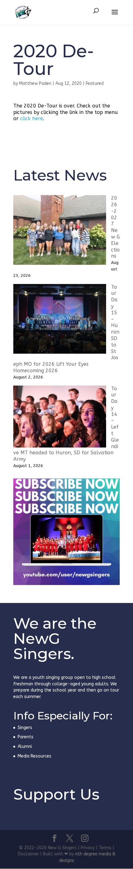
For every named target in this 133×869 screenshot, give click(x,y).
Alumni (25, 746)
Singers (25, 727)
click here (31, 118)
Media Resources (34, 756)
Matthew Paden (35, 83)
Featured (95, 83)
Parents (25, 737)
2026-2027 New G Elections (115, 227)
